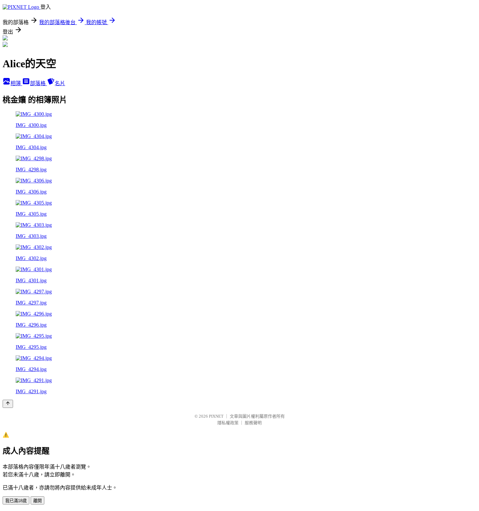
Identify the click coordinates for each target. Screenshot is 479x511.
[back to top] (8, 404)
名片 (60, 83)
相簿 (16, 83)
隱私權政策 (228, 422)
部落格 (38, 83)
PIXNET (216, 416)
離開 (37, 500)
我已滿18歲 (16, 500)
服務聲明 (253, 422)
